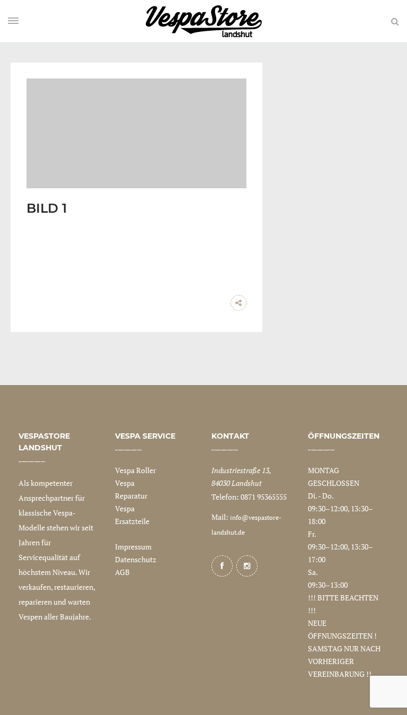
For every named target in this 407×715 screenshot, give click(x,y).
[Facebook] (222, 566)
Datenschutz (135, 559)
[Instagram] (247, 566)
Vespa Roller (135, 470)
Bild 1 (46, 208)
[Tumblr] (217, 303)
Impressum (133, 547)
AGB (122, 572)
